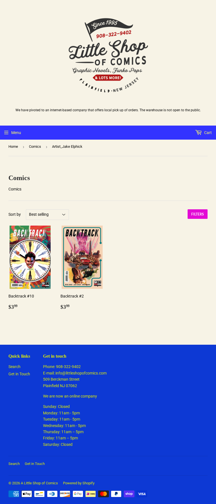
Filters (197, 214)
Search (14, 366)
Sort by (14, 214)
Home (13, 146)
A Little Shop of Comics (39, 483)
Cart (207, 132)
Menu (16, 132)
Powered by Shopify (78, 483)
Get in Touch (19, 374)
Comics (35, 146)
